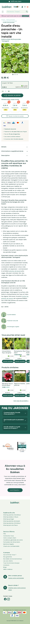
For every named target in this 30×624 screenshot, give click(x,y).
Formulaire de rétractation (11, 542)
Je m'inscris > (15, 490)
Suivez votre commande (16, 578)
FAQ (4, 534)
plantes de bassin (15, 271)
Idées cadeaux (7, 569)
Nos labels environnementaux (12, 559)
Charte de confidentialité (11, 546)
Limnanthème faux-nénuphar (6, 352)
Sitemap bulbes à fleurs (10, 517)
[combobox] (17, 11)
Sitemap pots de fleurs (10, 525)
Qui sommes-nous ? (9, 555)
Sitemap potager (8, 519)
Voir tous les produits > (21, 401)
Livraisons (6, 565)
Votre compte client (9, 538)
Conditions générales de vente (13, 540)
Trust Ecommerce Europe (11, 563)
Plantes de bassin (10, 19)
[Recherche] (27, 11)
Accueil (3, 19)
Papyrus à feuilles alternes (19, 384)
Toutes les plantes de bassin (10, 21)
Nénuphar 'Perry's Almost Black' (7, 384)
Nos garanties (7, 557)
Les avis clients (8, 561)
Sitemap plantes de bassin (11, 521)
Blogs (5, 567)
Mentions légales (8, 544)
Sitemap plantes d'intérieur (11, 523)
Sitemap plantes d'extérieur (12, 515)
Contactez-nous (8, 536)
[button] (1, 11)
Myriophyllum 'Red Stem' (20, 352)
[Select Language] (18, 7)
